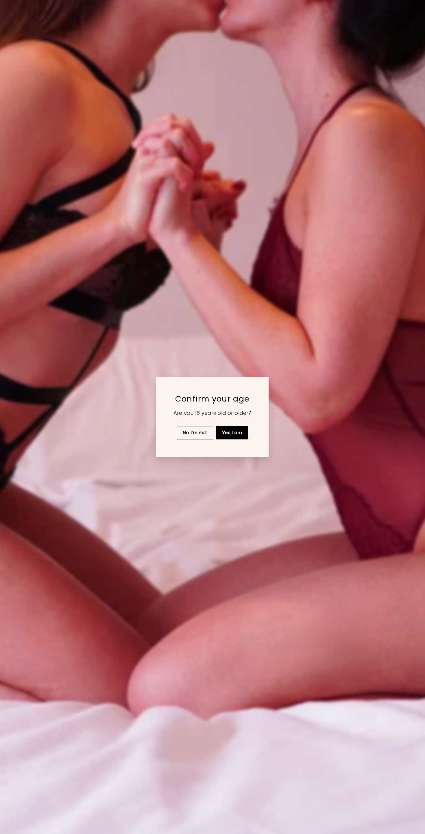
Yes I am (232, 432)
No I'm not (195, 432)
